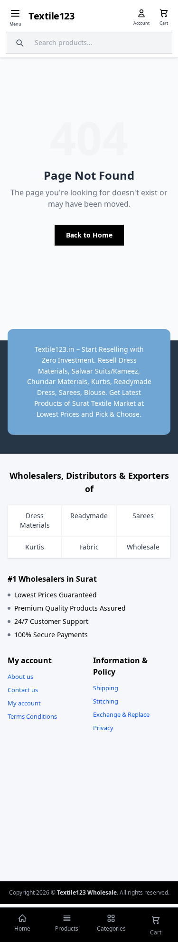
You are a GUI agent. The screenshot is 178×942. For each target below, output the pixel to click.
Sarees (143, 515)
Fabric (89, 546)
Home (22, 928)
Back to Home (89, 234)
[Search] (18, 42)
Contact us (23, 690)
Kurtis (34, 546)
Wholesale (143, 546)
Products (66, 928)
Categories (111, 928)
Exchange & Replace (121, 714)
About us (20, 676)
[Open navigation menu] (15, 13)
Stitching (105, 701)
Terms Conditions (32, 716)
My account (24, 703)
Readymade (89, 515)
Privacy (103, 727)
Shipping (105, 688)
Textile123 (51, 15)
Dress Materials (35, 520)
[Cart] (163, 13)
